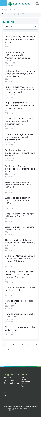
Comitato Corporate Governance (25, 379)
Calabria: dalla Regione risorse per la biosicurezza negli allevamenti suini (19, 137)
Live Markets (9, 380)
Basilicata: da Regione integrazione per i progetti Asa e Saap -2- (20, 153)
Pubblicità (24, 386)
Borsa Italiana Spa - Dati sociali (13, 406)
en (7, 392)
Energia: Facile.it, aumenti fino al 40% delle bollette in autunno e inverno (20, 39)
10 (9, 350)
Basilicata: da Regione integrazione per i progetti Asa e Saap (20, 169)
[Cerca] (37, 10)
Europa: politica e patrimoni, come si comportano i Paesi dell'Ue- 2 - (18, 185)
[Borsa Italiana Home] (19, 3)
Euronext (7, 377)
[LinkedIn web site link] (5, 396)
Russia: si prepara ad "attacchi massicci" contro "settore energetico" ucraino (19, 274)
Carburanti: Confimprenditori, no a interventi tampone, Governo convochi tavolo (20, 74)
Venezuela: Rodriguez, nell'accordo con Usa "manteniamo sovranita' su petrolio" (17, 56)
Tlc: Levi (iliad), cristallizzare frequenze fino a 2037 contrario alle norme (20, 243)
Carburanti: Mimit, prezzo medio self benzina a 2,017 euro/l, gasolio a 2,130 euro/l (20, 258)
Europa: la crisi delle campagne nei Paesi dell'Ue (19, 228)
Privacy (34, 406)
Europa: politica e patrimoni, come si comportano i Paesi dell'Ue (18, 200)
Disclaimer (27, 406)
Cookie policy (9, 409)
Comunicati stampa (11, 383)
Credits (16, 409)
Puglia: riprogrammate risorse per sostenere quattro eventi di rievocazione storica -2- (19, 89)
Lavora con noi (26, 384)
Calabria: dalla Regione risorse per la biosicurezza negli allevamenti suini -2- (19, 121)
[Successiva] (14, 350)
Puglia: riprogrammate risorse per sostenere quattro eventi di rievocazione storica (19, 105)
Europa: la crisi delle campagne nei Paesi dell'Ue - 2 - (19, 215)
